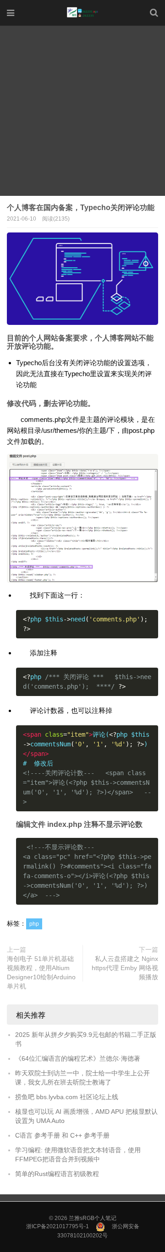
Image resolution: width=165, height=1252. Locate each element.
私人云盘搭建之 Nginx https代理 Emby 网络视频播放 (125, 968)
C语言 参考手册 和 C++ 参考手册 (62, 1135)
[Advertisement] (82, 111)
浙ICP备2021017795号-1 (57, 1226)
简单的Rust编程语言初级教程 (57, 1173)
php (34, 924)
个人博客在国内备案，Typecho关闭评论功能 (80, 207)
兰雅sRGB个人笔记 (92, 1218)
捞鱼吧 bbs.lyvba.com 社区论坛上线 (66, 1097)
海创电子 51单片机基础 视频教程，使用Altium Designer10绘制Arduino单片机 (41, 972)
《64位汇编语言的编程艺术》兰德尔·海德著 (77, 1058)
